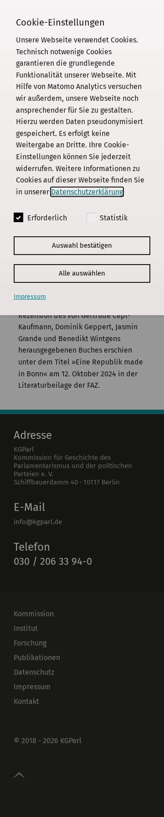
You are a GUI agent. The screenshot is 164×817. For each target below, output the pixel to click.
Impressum (30, 297)
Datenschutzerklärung (87, 191)
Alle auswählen (82, 273)
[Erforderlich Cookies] (18, 217)
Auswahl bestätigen (82, 245)
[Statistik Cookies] (91, 217)
